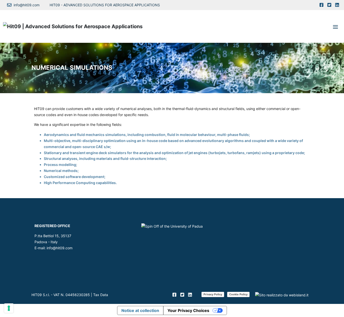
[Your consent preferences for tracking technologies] (9, 308)
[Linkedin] (337, 5)
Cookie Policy (238, 294)
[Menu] (335, 26)
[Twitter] (329, 5)
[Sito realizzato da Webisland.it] (282, 295)
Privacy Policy (212, 294)
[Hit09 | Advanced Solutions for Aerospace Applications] (73, 26)
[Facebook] (321, 5)
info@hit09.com (60, 248)
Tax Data (100, 295)
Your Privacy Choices (188, 310)
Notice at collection (140, 310)
